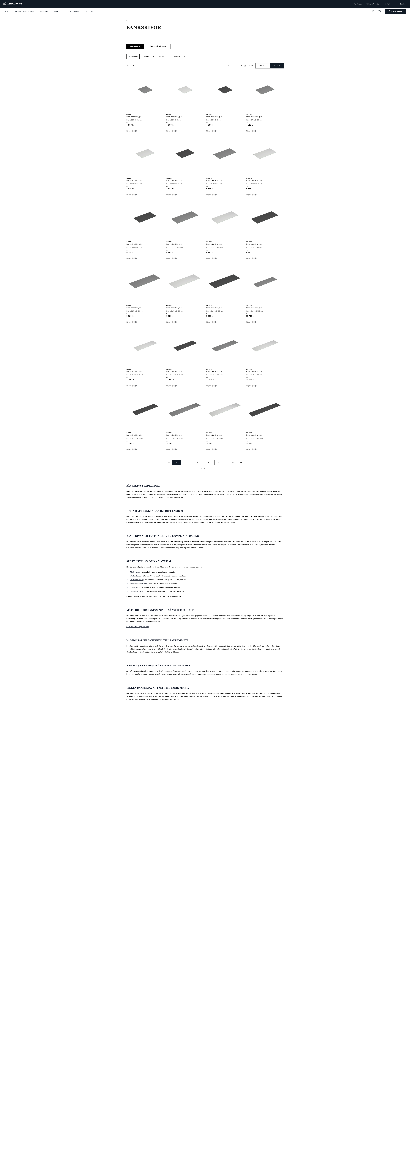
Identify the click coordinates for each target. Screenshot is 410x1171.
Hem (127, 21)
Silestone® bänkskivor (138, 584)
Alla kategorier (135, 46)
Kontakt (387, 4)
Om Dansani (358, 4)
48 (248, 66)
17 (233, 462)
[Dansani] (13, 4)
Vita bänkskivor (136, 576)
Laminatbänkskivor (137, 591)
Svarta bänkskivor (137, 580)
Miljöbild (262, 66)
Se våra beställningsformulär (137, 627)
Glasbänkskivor (136, 587)
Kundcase (89, 11)
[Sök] (373, 11)
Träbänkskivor (135, 572)
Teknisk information (373, 4)
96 (252, 66)
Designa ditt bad (74, 11)
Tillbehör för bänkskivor (158, 46)
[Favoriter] (379, 11)
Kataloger (58, 11)
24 (245, 66)
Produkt (277, 66)
